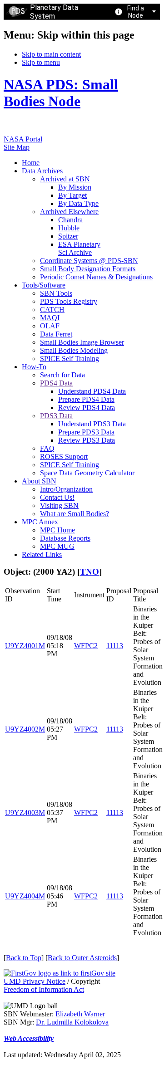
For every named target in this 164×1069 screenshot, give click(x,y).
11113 (114, 645)
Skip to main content (51, 54)
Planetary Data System (54, 11)
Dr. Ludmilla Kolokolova (72, 1022)
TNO (89, 571)
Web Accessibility (29, 1038)
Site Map (17, 147)
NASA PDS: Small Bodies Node (61, 92)
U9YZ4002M (25, 729)
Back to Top (23, 958)
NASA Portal (23, 139)
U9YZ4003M (25, 812)
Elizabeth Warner (80, 1014)
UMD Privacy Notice (34, 981)
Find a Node (135, 12)
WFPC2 (86, 645)
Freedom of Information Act (44, 989)
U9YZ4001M (25, 645)
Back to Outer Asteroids (82, 958)
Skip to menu (41, 62)
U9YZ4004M (25, 896)
